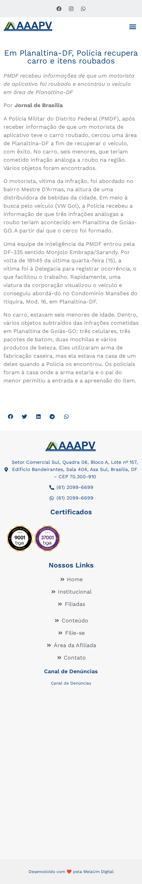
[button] (133, 26)
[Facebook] (59, 8)
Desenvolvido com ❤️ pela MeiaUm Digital (71, 871)
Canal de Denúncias (71, 671)
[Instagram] (71, 8)
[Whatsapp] (83, 8)
